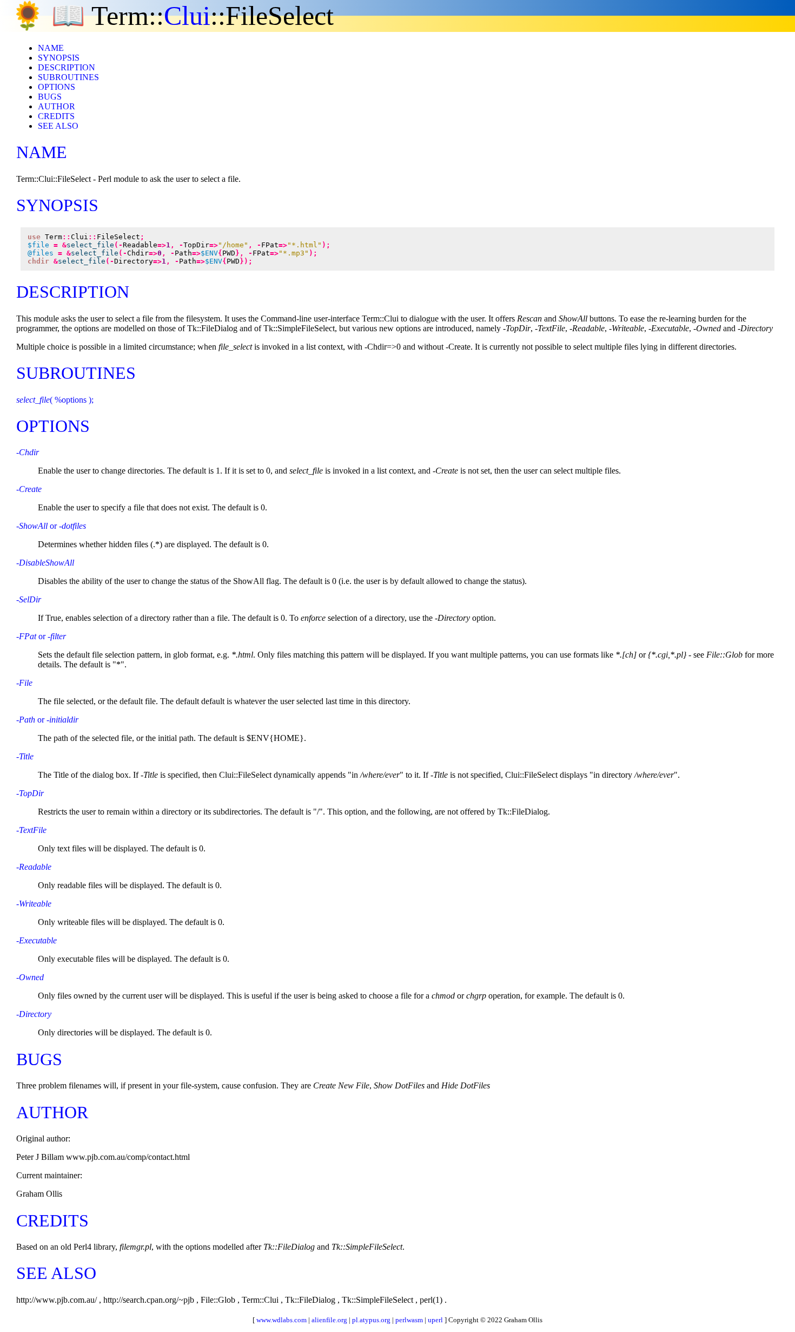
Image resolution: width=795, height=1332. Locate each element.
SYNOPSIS (59, 57)
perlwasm (409, 1320)
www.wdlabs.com (281, 1320)
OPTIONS (56, 86)
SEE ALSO (58, 125)
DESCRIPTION (66, 67)
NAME (51, 48)
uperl (435, 1320)
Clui (187, 16)
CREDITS (56, 116)
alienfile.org (329, 1320)
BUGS (50, 96)
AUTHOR (56, 106)
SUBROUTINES (68, 77)
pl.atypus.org (371, 1320)
